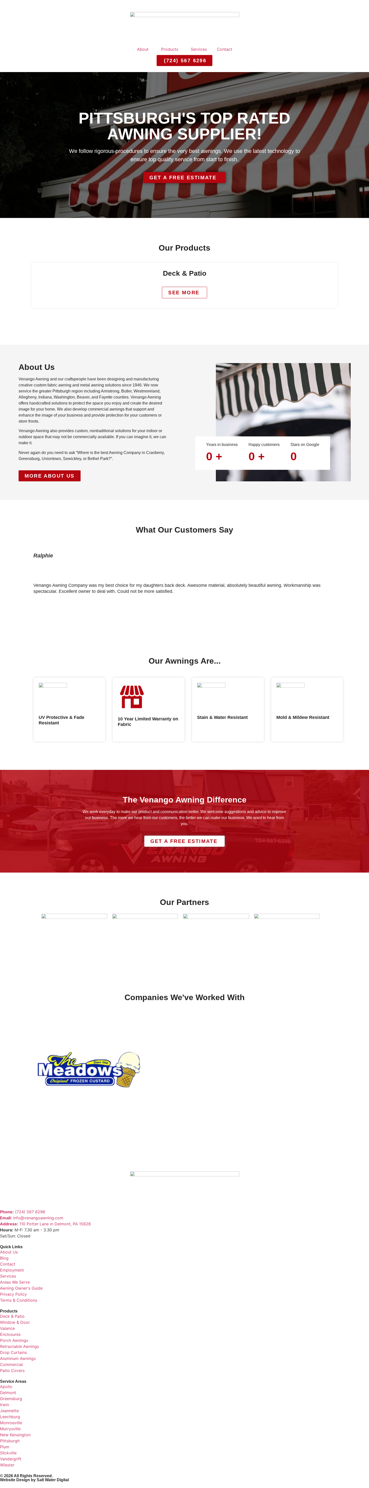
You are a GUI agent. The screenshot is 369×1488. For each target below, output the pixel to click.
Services (199, 49)
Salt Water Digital (53, 1480)
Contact (224, 49)
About (143, 49)
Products (169, 49)
